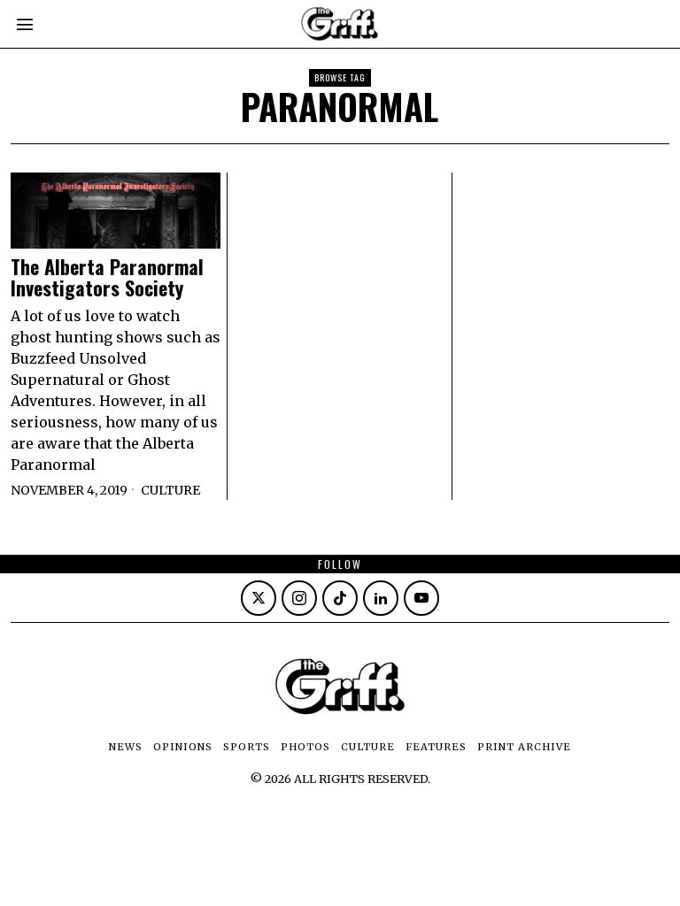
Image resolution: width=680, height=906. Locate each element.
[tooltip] (258, 598)
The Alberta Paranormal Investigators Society (107, 277)
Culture (170, 490)
